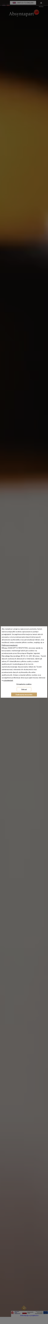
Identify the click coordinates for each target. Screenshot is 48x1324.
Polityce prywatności (9, 645)
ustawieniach (8, 680)
